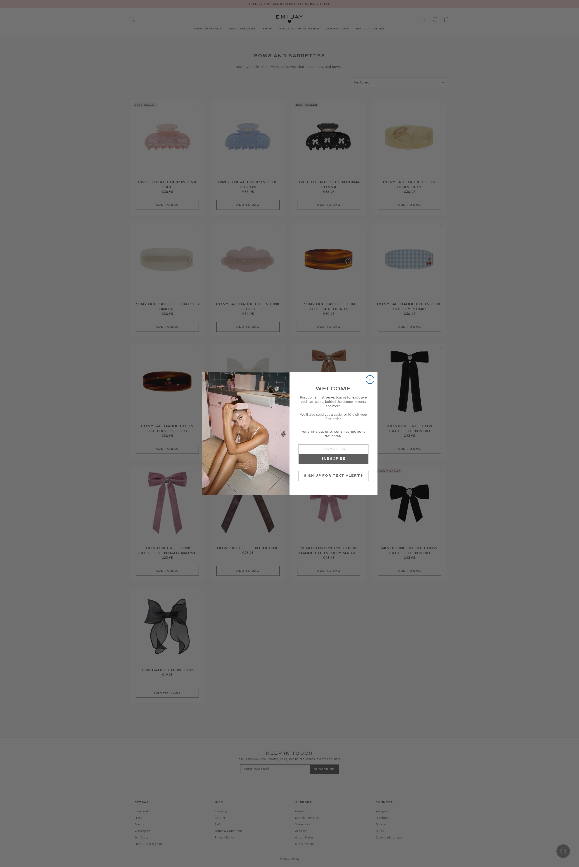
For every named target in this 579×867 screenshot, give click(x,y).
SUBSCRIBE (333, 459)
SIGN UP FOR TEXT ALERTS (333, 476)
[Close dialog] (370, 379)
